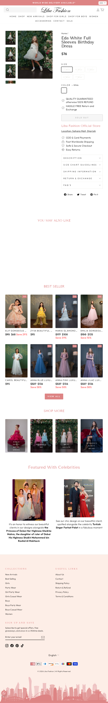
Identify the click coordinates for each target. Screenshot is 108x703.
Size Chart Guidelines (80, 165)
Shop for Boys (77, 16)
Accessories (43, 21)
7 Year (78, 77)
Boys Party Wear (13, 605)
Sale (70, 21)
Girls (7, 583)
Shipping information (79, 171)
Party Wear (10, 587)
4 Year (78, 69)
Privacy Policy (62, 592)
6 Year (66, 77)
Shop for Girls (56, 16)
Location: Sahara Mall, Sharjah (78, 131)
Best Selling (10, 579)
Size (64, 64)
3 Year (66, 69)
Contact (59, 21)
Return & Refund (63, 587)
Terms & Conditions (64, 596)
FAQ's (67, 185)
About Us (59, 574)
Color (69, 85)
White (64, 90)
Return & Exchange (77, 178)
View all (54, 396)
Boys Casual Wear (13, 609)
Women (93, 16)
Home (13, 16)
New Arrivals (36, 16)
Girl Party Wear (12, 592)
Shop (21, 16)
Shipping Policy (62, 583)
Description (72, 158)
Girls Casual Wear (13, 596)
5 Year (90, 69)
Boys (7, 601)
